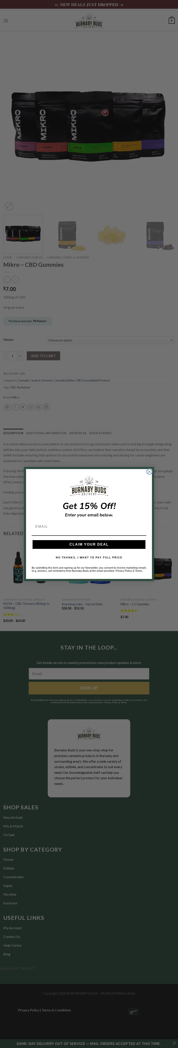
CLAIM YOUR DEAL (89, 544)
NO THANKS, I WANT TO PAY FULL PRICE (89, 557)
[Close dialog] (149, 471)
